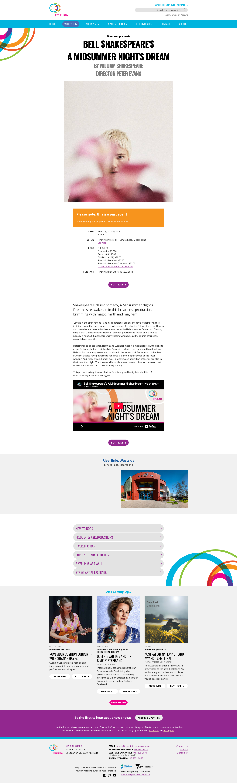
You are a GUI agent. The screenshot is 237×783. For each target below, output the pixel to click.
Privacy (184, 749)
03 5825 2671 (140, 752)
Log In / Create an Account (176, 15)
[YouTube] (114, 775)
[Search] (185, 10)
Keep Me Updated (149, 717)
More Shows (118, 702)
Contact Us (182, 746)
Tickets (83, 677)
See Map (102, 242)
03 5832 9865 (136, 758)
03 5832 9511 (141, 749)
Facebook (154, 730)
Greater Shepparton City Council (135, 774)
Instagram (168, 730)
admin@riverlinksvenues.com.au (133, 746)
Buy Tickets (118, 284)
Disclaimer (182, 752)
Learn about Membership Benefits (115, 266)
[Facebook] (104, 775)
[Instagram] (109, 775)
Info (62, 677)
